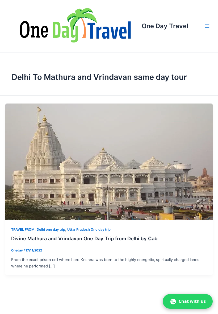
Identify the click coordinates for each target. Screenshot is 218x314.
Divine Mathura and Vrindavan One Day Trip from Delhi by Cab (84, 238)
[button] (188, 301)
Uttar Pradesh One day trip (89, 230)
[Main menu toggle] (207, 26)
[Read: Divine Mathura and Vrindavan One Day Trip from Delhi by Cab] (109, 161)
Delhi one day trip (51, 230)
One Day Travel (165, 26)
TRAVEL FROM (23, 230)
